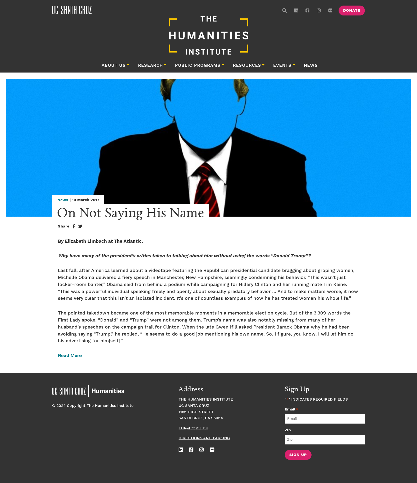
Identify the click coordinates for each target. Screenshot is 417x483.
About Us (114, 65)
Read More (70, 356)
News (311, 65)
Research (150, 65)
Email (291, 409)
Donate (351, 10)
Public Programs (198, 65)
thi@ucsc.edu (193, 428)
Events (282, 65)
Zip (288, 430)
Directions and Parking (204, 438)
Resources (247, 65)
